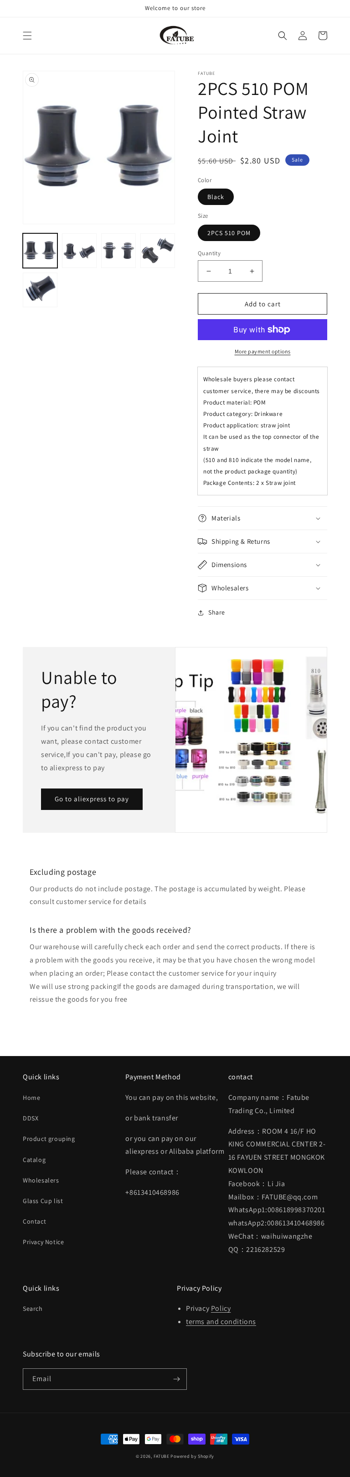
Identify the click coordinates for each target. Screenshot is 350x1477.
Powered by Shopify (192, 1456)
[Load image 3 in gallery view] (118, 250)
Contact (34, 1221)
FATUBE (162, 1456)
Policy (221, 1308)
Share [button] (216, 612)
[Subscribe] (176, 1379)
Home (31, 1097)
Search (33, 1308)
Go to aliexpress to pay (92, 798)
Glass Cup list (43, 1201)
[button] (27, 36)
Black (215, 197)
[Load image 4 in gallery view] (157, 250)
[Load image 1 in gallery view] (40, 250)
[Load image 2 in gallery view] (79, 250)
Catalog (34, 1160)
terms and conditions (221, 1321)
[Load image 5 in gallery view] (40, 290)
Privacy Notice (43, 1242)
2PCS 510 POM (229, 233)
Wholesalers (41, 1180)
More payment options (263, 351)
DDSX (30, 1118)
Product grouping (49, 1139)
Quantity (209, 253)
